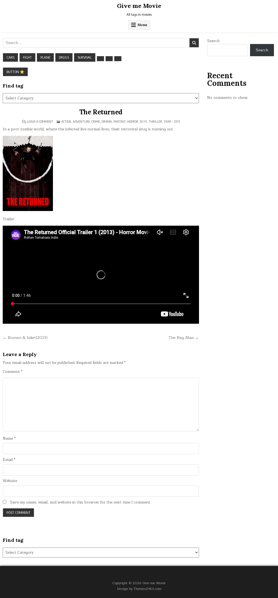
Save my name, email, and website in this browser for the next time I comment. (80, 502)
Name (9, 439)
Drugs (64, 57)
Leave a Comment (40, 121)
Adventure (81, 121)
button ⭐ (15, 72)
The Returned (101, 112)
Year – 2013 (172, 121)
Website (10, 481)
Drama (107, 121)
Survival (85, 57)
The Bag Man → (184, 337)
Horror (132, 121)
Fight (27, 57)
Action (66, 121)
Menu (142, 25)
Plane (45, 57)
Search (213, 41)
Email (9, 460)
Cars (10, 57)
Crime (95, 121)
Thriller (155, 121)
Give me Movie (139, 6)
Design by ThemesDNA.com (139, 588)
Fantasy (119, 121)
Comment (12, 372)
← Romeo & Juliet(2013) (25, 337)
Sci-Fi (143, 121)
